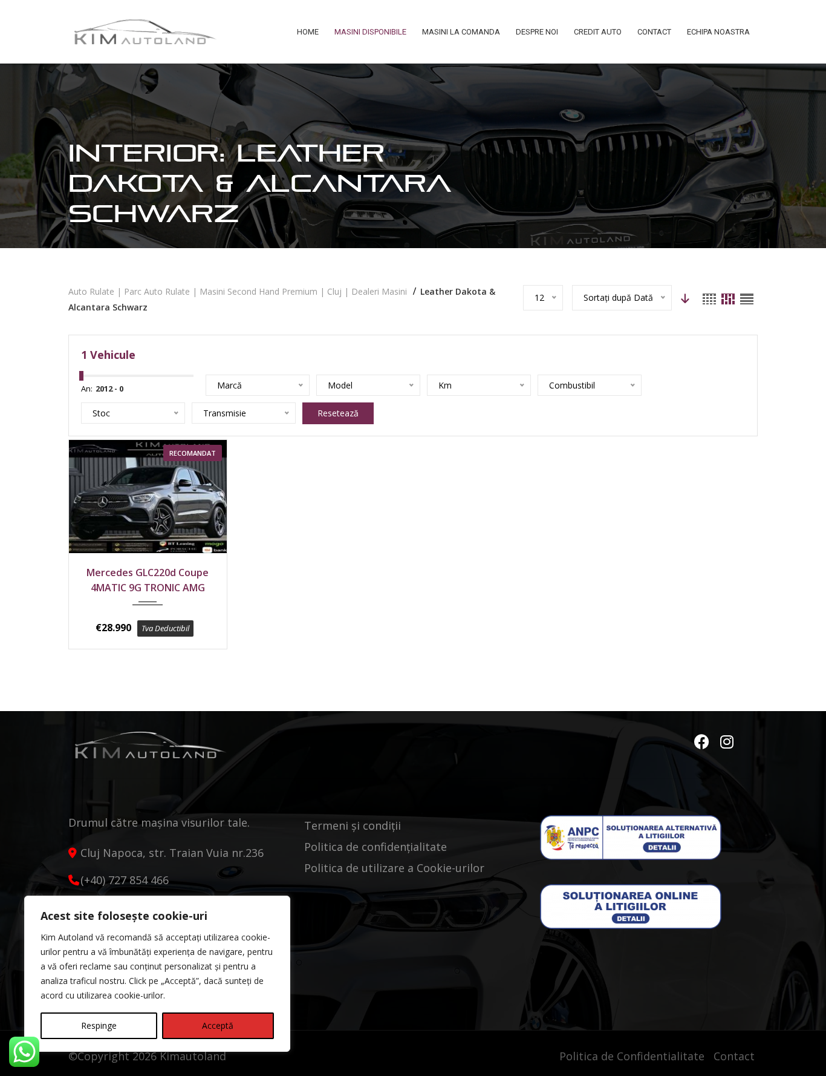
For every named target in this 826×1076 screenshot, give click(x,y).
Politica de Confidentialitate (631, 1056)
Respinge (99, 1025)
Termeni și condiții (352, 825)
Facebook (703, 742)
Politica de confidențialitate (375, 846)
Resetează (338, 413)
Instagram (727, 742)
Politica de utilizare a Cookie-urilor (394, 868)
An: (87, 388)
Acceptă (217, 1025)
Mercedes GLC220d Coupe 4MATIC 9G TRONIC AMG (147, 580)
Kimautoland (193, 1056)
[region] (157, 974)
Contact (734, 1056)
